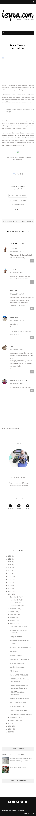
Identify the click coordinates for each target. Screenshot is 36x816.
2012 (10, 591)
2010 (10, 723)
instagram (27, 508)
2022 (10, 562)
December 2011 (15, 597)
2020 (10, 568)
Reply (32, 260)
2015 (10, 582)
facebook (10, 508)
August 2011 (14, 608)
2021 (10, 565)
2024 (10, 556)
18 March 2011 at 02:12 (17, 384)
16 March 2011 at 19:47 (17, 251)
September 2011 (15, 606)
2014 (10, 585)
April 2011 (13, 620)
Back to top (28, 813)
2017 (10, 576)
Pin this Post (19, 204)
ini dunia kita (13, 651)
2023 (10, 559)
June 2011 (13, 614)
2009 (10, 726)
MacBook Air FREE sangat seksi (19, 698)
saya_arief (15, 317)
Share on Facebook (19, 195)
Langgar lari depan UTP (17, 706)
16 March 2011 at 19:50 (17, 273)
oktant (13, 291)
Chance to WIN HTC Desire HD (19, 675)
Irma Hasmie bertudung (17, 667)
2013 (10, 588)
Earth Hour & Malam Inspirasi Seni (20, 647)
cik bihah (14, 248)
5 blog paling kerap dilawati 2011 (20, 626)
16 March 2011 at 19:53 (17, 294)
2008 (10, 729)
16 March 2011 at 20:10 (17, 349)
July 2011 (13, 611)
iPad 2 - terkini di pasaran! (18, 702)
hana (12, 346)
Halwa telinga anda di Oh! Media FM (21, 714)
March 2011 (14, 623)
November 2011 (15, 600)
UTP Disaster (14, 671)
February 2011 (14, 717)
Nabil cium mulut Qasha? (18, 767)
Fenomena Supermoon (17, 663)
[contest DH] (18, 174)
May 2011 (13, 617)
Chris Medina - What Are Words (19, 659)
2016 (10, 579)
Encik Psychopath (18, 380)
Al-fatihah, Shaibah (16, 655)
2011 (10, 594)
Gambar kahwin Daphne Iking (19, 710)
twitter (19, 508)
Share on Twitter (19, 200)
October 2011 (14, 603)
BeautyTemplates (18, 810)
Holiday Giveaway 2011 (17, 637)
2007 (10, 732)
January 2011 (14, 720)
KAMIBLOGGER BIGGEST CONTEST (13, 754)
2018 (10, 573)
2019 (10, 571)
